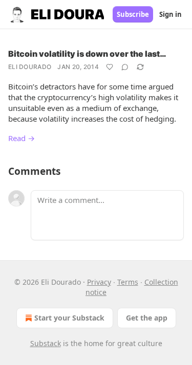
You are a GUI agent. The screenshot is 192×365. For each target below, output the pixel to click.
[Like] (109, 67)
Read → (21, 138)
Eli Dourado (29, 67)
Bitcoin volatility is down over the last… (87, 54)
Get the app (146, 318)
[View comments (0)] (125, 67)
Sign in (170, 14)
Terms (127, 282)
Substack (45, 343)
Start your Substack (69, 318)
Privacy (99, 282)
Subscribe (133, 14)
